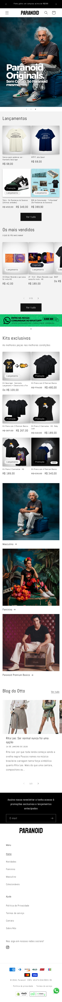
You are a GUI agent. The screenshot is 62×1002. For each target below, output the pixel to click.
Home (9, 854)
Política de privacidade (23, 986)
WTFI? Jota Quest (38, 157)
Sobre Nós (11, 928)
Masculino (8, 544)
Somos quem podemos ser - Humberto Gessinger (13, 158)
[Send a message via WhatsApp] (56, 991)
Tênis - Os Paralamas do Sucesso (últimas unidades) (15, 201)
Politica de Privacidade (17, 905)
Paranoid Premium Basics (16, 675)
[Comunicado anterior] (6, 4)
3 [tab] (35, 109)
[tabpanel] (31, 62)
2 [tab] (31, 109)
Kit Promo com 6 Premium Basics (44, 383)
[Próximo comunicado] (56, 4)
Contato (10, 920)
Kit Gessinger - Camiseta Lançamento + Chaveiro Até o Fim (15, 384)
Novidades (11, 861)
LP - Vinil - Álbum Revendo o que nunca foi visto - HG (40, 278)
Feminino (7, 609)
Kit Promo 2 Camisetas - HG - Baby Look (44, 427)
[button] (7, 13)
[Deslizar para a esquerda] (24, 298)
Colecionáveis (13, 884)
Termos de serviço (15, 913)
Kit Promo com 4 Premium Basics (44, 469)
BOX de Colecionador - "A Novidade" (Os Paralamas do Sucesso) (44, 201)
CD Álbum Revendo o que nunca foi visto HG (14, 278)
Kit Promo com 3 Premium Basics (15, 426)
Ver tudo (31, 217)
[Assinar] (52, 818)
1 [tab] (26, 109)
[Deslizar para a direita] (38, 298)
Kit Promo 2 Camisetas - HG (13, 469)
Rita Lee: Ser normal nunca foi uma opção (27, 740)
